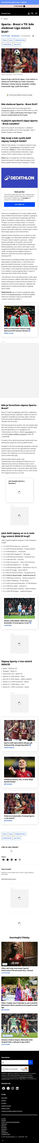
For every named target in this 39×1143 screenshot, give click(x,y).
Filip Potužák (5, 36)
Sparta (11, 40)
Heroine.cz (4, 1124)
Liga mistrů (17, 44)
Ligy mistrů (29, 432)
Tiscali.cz (3, 1131)
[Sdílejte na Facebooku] (3, 860)
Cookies (3, 1118)
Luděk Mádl (8, 625)
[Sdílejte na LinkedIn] (12, 860)
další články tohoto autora (8, 879)
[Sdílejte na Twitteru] (8, 860)
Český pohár (6, 999)
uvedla (7, 237)
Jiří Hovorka (8, 784)
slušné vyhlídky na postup (17, 434)
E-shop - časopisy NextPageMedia (10, 1122)
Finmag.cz (4, 1127)
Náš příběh (4, 1098)
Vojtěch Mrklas (9, 747)
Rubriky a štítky (5, 1108)
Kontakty (3, 1103)
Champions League (7, 110)
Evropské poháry (6, 44)
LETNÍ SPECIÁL (18, 6)
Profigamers (4, 1132)
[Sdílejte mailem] (16, 860)
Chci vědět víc (19, 204)
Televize (4, 40)
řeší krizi (17, 412)
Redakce (3, 1100)
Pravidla (3, 1120)
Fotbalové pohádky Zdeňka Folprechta (11, 1111)
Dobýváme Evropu (20, 40)
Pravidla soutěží (5, 1134)
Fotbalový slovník (6, 1106)
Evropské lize (14, 147)
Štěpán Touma (8, 333)
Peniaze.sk (4, 1129)
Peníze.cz (3, 1125)
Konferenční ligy (15, 294)
